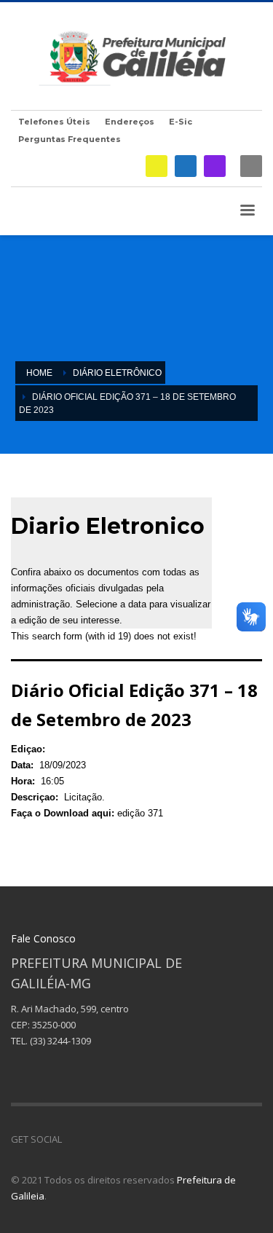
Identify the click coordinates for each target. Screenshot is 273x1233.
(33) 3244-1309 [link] (60, 1040)
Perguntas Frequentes (69, 139)
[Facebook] (186, 166)
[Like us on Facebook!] (73, 1139)
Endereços (129, 122)
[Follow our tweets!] (95, 1139)
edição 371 (140, 813)
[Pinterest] (116, 1139)
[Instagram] (215, 166)
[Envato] (138, 1139)
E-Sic (180, 122)
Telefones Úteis (54, 122)
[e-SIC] (156, 166)
